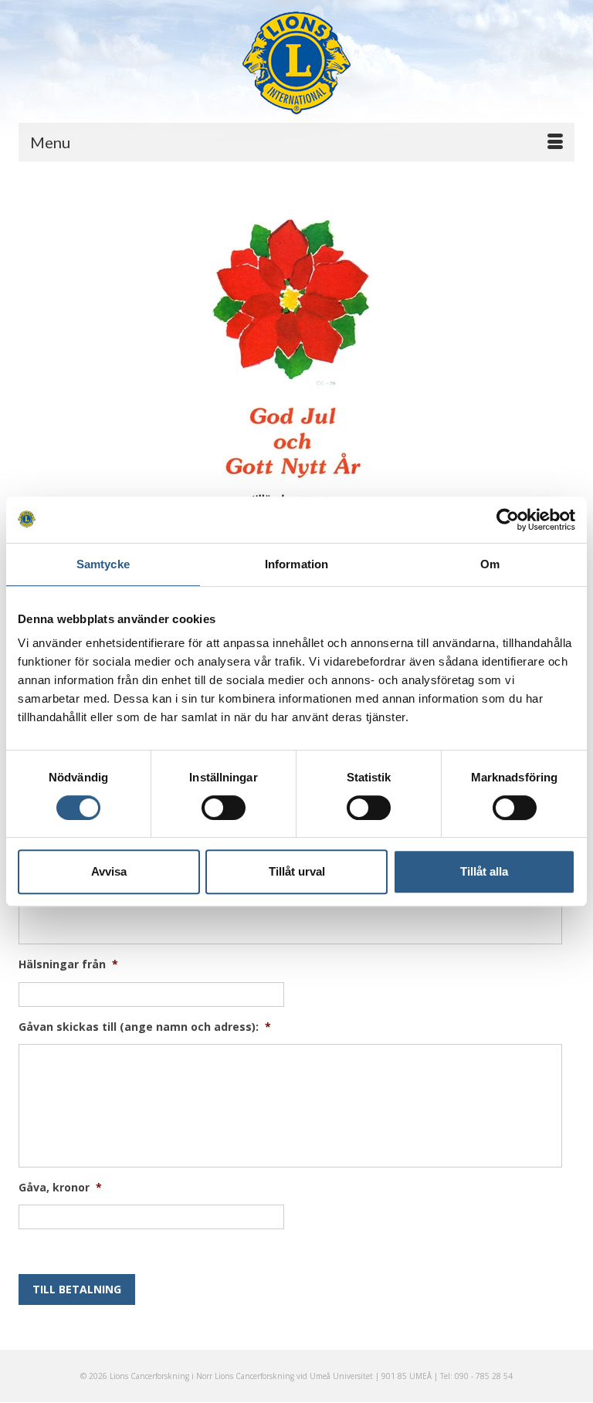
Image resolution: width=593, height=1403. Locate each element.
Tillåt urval (297, 871)
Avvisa (109, 871)
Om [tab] (490, 564)
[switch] (224, 807)
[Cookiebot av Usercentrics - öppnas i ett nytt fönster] (507, 519)
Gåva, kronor (60, 1188)
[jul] (296, 418)
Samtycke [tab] (103, 564)
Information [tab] (296, 564)
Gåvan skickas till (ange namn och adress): (145, 1027)
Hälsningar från (68, 964)
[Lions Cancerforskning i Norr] (296, 63)
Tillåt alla (484, 871)
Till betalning (76, 1289)
